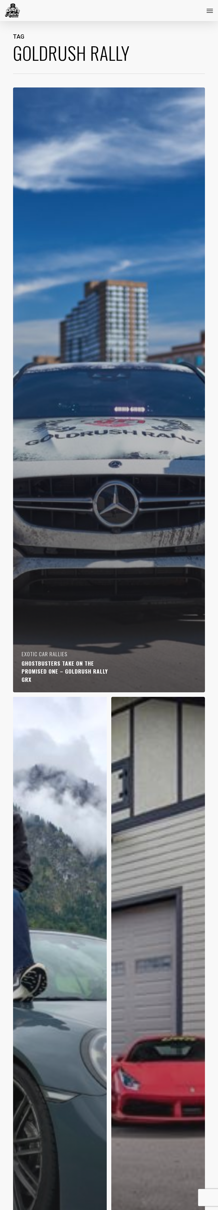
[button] (210, 10)
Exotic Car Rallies (45, 654)
